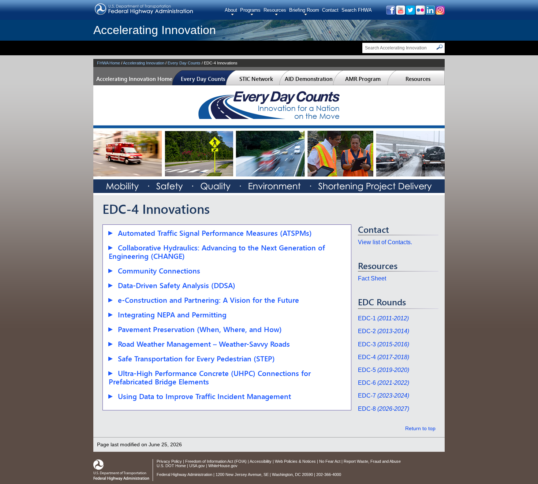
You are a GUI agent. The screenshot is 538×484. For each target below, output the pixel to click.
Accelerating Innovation (154, 30)
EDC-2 (383, 331)
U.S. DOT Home (171, 465)
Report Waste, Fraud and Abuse (372, 461)
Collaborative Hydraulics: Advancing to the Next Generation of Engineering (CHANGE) (217, 252)
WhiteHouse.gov (223, 465)
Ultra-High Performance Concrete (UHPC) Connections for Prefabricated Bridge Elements (210, 377)
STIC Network (256, 79)
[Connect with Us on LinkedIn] (430, 12)
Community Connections (159, 270)
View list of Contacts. (385, 242)
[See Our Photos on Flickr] (420, 12)
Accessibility (261, 461)
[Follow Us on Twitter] (410, 12)
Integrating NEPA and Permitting (172, 314)
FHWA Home (108, 63)
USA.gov (197, 465)
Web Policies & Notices (295, 461)
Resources (275, 10)
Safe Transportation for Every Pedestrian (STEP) (196, 358)
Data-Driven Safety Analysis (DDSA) (176, 285)
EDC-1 (383, 318)
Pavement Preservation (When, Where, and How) (200, 329)
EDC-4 (383, 357)
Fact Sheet (372, 278)
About (231, 10)
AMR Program (363, 79)
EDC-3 (383, 344)
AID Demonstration (309, 79)
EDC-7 (383, 395)
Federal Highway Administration (184, 474)
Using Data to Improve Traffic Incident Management (204, 396)
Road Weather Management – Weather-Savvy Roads (204, 344)
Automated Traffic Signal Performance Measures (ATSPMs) (215, 233)
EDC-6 (383, 383)
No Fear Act (329, 461)
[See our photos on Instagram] (440, 12)
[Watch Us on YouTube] (400, 12)
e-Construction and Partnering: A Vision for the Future (208, 300)
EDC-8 (383, 409)
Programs (250, 10)
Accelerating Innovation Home (134, 79)
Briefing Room (304, 10)
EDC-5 (383, 370)
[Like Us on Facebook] (390, 12)
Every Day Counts (184, 63)
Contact (330, 10)
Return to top (420, 428)
